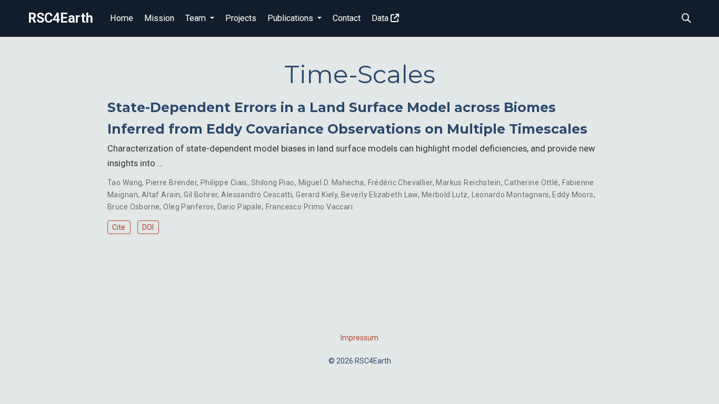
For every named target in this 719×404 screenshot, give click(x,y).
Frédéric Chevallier (400, 182)
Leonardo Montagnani (510, 194)
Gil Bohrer (200, 194)
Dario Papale (239, 207)
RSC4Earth (60, 18)
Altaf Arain (161, 194)
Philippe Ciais (224, 182)
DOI (148, 227)
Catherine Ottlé (531, 182)
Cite (118, 227)
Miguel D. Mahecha (331, 182)
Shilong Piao (273, 182)
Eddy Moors (572, 194)
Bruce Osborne (133, 207)
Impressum (359, 338)
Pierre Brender (171, 182)
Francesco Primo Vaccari (309, 207)
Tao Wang (124, 182)
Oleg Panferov (188, 207)
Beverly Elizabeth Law (379, 194)
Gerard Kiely (316, 194)
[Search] (686, 19)
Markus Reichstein (468, 182)
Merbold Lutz (445, 194)
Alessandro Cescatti (256, 194)
